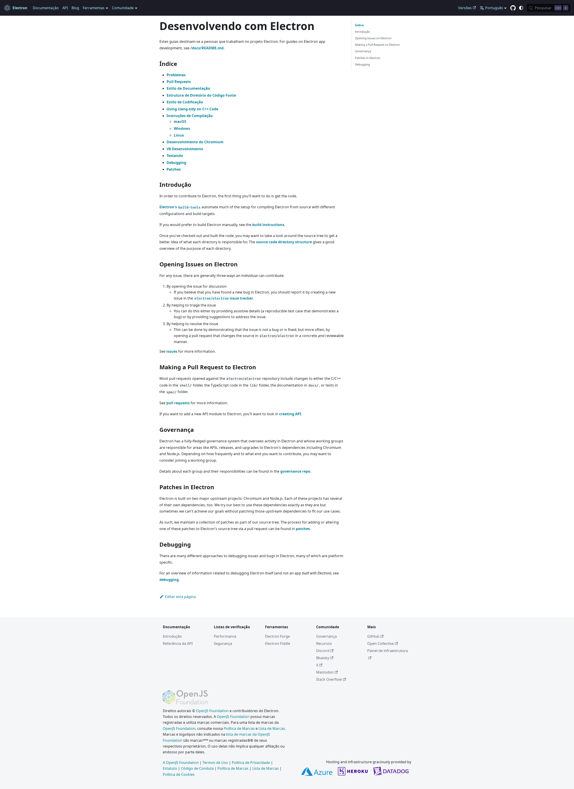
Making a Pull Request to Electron (377, 45)
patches (303, 528)
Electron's (179, 206)
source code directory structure (284, 241)
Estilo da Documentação (188, 88)
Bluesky (322, 657)
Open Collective (380, 643)
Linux (179, 135)
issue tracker (223, 298)
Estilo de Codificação (185, 102)
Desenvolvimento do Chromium (195, 141)
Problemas (176, 74)
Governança (363, 51)
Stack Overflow (329, 679)
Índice (359, 25)
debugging (169, 579)
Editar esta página (180, 596)
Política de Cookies (179, 774)
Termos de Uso (215, 762)
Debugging (176, 162)
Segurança (223, 643)
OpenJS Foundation (212, 710)
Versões (465, 7)
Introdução (362, 32)
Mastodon (325, 672)
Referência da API (178, 643)
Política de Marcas (239, 728)
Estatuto (170, 768)
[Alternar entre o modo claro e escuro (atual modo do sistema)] (521, 7)
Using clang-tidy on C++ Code (192, 109)
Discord (322, 650)
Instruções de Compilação (190, 115)
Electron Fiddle (277, 643)
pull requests (178, 402)
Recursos (324, 643)
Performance (225, 636)
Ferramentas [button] (93, 7)
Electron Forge (277, 636)
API (65, 7)
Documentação (46, 7)
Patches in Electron (367, 58)
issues (171, 351)
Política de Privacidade (251, 762)
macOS (180, 121)
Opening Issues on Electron (373, 38)
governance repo (295, 471)
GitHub (373, 636)
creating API (290, 413)
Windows (182, 128)
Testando (175, 155)
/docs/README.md (207, 48)
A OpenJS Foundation (181, 762)
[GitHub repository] (513, 8)
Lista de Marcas (272, 728)
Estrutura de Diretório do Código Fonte (201, 95)
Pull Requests (179, 81)
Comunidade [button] (123, 7)
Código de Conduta (197, 768)
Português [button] (494, 7)
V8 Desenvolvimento (185, 148)
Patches (174, 169)
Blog (75, 7)
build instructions (268, 224)
